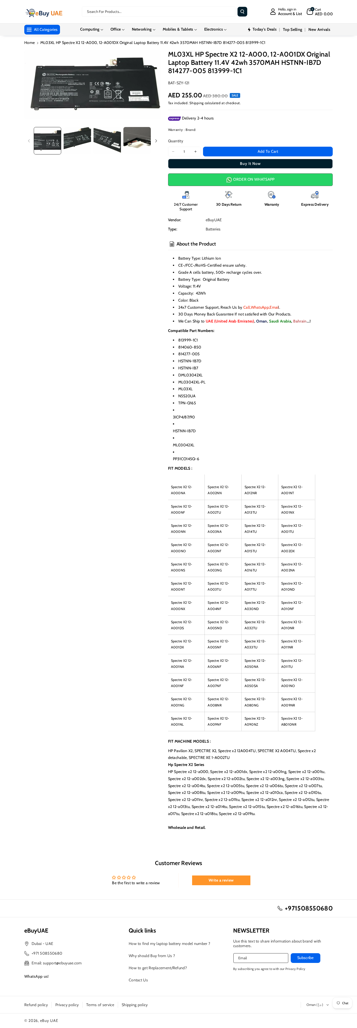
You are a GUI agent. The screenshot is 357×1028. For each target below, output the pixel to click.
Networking (142, 29)
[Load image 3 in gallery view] (107, 140)
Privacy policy (67, 1005)
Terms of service (100, 1005)
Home (29, 42)
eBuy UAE (49, 1020)
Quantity (175, 141)
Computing (90, 29)
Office (115, 29)
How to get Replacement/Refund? (158, 968)
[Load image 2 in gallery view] (77, 140)
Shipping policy (135, 1005)
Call (246, 307)
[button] (320, 11)
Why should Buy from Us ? (152, 955)
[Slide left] (29, 140)
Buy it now (250, 163)
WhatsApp (260, 307)
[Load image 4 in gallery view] (137, 140)
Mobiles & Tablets (178, 29)
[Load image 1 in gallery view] (47, 140)
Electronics (213, 29)
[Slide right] (156, 140)
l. (275, 307)
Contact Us (138, 980)
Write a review (221, 880)
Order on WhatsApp (253, 179)
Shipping (196, 103)
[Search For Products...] (242, 12)
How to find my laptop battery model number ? (169, 943)
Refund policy (36, 1005)
